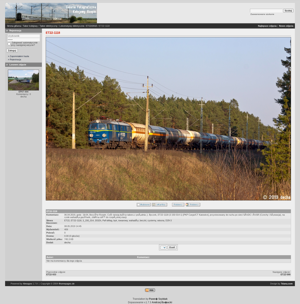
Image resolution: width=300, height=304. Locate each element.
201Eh (98, 220)
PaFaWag (107, 220)
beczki (143, 220)
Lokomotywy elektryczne (71, 26)
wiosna (160, 220)
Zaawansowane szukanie (262, 14)
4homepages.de (66, 283)
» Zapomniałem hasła (18, 56)
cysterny (152, 220)
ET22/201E (91, 26)
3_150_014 (88, 220)
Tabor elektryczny (49, 26)
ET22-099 (285, 274)
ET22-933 (51, 274)
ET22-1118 (76, 220)
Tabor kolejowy (30, 26)
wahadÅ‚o (134, 220)
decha (67, 242)
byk (115, 220)
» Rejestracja (14, 59)
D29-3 (169, 220)
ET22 (67, 220)
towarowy (123, 220)
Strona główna (14, 26)
